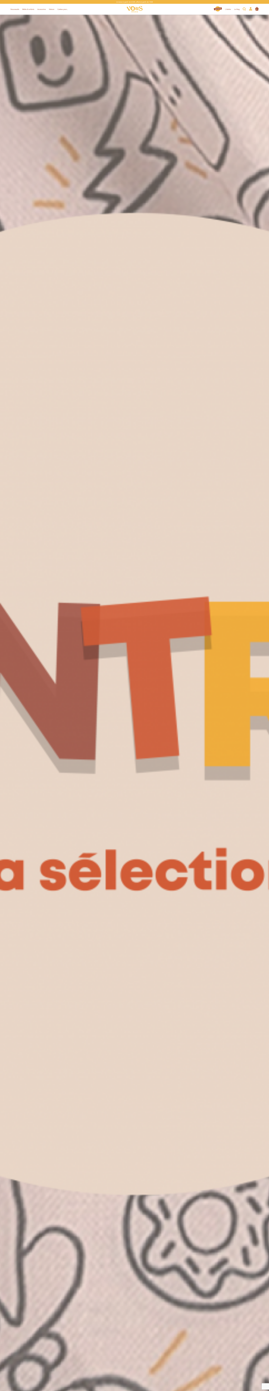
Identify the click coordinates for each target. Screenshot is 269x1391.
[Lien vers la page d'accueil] (135, 9)
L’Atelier (228, 9)
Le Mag (237, 9)
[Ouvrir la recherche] (244, 9)
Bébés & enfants (28, 9)
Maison (51, 9)
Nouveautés (15, 9)
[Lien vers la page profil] (250, 9)
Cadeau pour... (62, 9)
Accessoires (41, 9)
